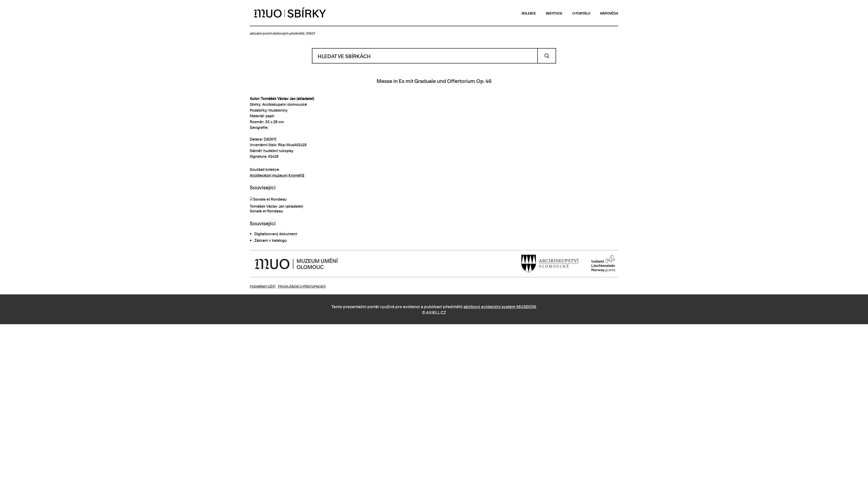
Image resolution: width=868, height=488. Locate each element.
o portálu (581, 13)
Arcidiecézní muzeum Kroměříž (277, 175)
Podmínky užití (262, 286)
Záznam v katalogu (270, 240)
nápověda (609, 13)
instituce (554, 13)
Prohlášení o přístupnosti (302, 286)
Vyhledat (546, 55)
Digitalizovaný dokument (275, 233)
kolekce (529, 13)
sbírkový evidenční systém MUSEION (500, 306)
